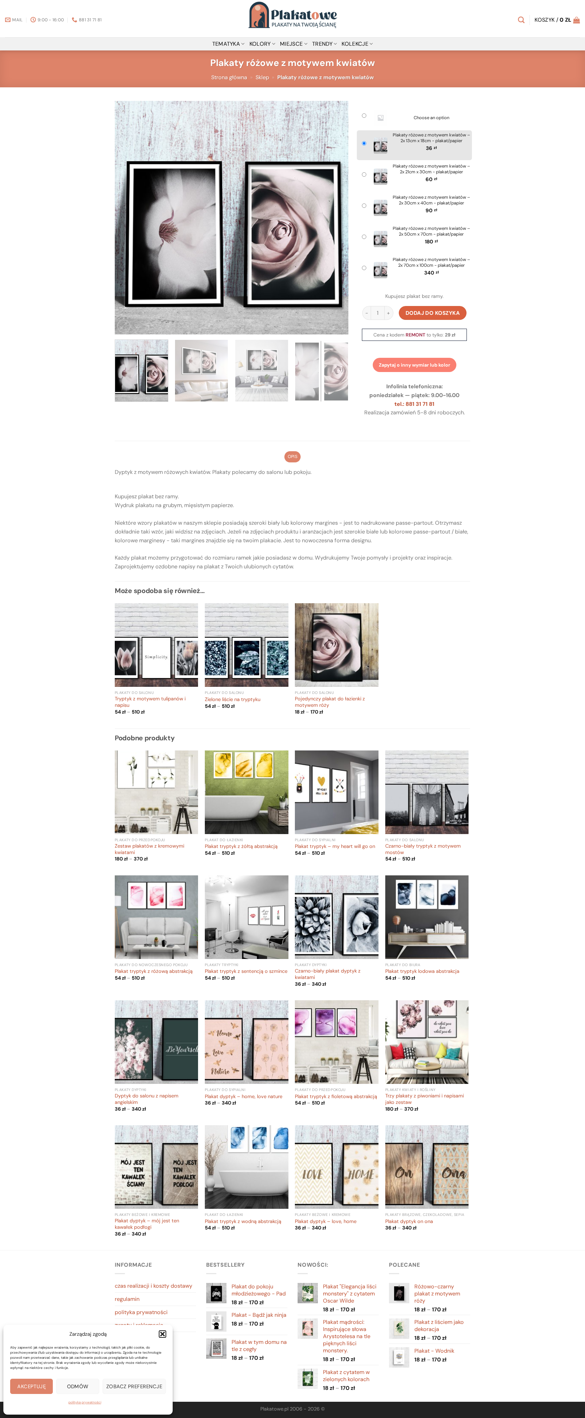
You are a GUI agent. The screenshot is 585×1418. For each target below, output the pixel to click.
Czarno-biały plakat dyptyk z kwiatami (328, 974)
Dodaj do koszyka (433, 313)
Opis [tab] (292, 456)
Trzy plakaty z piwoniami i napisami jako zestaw (424, 1099)
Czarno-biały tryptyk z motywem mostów (423, 849)
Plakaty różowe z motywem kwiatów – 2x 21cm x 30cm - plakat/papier (431, 169)
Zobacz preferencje (134, 1386)
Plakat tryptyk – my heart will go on (335, 847)
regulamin (127, 1299)
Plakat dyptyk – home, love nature (243, 1097)
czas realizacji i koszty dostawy (153, 1285)
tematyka (226, 43)
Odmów (78, 1386)
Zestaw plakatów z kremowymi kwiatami (149, 849)
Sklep (262, 77)
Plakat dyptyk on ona (409, 1222)
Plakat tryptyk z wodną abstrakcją (243, 1222)
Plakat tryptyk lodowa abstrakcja (422, 971)
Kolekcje (355, 43)
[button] (162, 1334)
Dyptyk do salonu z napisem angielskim (146, 1099)
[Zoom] (123, 326)
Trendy (322, 43)
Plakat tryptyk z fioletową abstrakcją (336, 1097)
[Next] (335, 217)
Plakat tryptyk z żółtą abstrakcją (241, 847)
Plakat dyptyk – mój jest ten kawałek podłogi (147, 1224)
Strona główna (229, 77)
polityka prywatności (84, 1402)
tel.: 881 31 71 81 (414, 404)
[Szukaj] (521, 20)
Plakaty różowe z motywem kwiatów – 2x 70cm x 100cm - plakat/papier (431, 262)
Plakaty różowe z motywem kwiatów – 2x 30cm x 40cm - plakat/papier (431, 200)
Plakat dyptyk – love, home (325, 1222)
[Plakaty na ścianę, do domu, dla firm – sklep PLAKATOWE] (292, 18)
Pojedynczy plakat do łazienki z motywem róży (330, 702)
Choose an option (431, 118)
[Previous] (128, 217)
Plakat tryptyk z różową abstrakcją (154, 971)
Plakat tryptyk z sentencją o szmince (246, 971)
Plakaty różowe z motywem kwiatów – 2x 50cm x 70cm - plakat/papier (431, 231)
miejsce (291, 43)
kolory (260, 43)
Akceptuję (31, 1386)
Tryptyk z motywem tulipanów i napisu (150, 702)
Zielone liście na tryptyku (232, 700)
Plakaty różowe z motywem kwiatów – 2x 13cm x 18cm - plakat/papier (431, 138)
